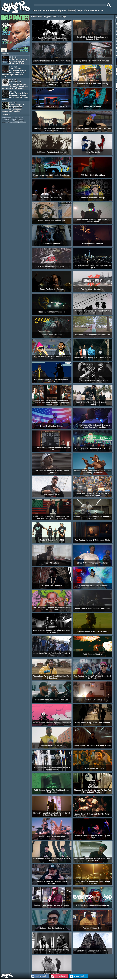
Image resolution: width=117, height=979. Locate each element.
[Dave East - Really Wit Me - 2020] (52, 748)
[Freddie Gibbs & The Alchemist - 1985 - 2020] (93, 634)
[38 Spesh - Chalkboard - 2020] (52, 246)
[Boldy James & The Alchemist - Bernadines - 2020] (93, 611)
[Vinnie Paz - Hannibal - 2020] (93, 109)
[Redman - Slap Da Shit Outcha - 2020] (52, 931)
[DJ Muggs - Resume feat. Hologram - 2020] (52, 155)
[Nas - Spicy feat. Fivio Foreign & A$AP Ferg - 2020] (93, 451)
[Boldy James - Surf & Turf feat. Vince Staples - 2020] (93, 748)
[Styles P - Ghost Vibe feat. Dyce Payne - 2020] (93, 566)
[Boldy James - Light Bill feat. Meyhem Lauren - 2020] (52, 178)
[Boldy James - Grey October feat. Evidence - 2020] (93, 725)
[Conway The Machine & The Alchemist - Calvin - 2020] (52, 63)
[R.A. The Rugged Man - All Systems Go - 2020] (93, 588)
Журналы (89, 10)
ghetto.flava (60, 976)
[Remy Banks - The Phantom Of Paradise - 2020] (93, 63)
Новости (37, 10)
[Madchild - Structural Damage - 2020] (93, 200)
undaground (78, 976)
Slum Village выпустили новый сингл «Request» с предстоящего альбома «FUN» (14, 71)
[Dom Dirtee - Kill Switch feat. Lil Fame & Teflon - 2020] (93, 360)
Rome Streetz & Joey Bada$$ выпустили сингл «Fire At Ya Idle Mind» (15, 95)
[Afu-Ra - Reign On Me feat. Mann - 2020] (52, 839)
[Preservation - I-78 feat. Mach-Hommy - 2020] (93, 86)
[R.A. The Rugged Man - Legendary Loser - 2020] (93, 908)
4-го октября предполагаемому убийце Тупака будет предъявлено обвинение (15, 84)
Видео (71, 10)
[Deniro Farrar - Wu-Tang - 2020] (52, 337)
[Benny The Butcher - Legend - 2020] (52, 429)
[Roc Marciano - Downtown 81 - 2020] (93, 292)
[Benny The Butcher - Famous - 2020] (52, 292)
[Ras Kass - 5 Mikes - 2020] (52, 497)
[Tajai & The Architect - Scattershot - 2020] (52, 41)
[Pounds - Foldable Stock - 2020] (93, 931)
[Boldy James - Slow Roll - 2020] (93, 657)
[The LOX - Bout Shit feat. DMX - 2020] (52, 543)
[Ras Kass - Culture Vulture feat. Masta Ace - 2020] (93, 337)
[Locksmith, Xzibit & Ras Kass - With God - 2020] (52, 702)
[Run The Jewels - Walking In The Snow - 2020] (52, 109)
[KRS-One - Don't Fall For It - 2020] (93, 246)
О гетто (99, 10)
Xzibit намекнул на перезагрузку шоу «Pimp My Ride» (18, 60)
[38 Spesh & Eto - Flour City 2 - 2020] (52, 200)
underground (40, 976)
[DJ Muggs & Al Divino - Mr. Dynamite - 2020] (93, 383)
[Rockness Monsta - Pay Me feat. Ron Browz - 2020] (52, 908)
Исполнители (50, 10)
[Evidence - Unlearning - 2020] (93, 702)
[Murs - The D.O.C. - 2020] (93, 155)
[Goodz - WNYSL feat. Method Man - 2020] (52, 223)
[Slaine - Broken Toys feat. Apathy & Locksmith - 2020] (52, 725)
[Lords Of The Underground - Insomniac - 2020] (93, 953)
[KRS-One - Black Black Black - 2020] (93, 178)
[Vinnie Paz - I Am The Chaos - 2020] (93, 771)
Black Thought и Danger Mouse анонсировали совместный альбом (13, 107)
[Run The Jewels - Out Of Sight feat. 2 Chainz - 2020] (93, 543)
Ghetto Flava (36, 17)
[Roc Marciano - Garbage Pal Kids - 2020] (52, 269)
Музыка (62, 10)
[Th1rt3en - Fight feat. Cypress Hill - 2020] (52, 314)
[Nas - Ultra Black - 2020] (52, 566)
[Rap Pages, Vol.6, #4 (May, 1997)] (15, 51)
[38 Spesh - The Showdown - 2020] (52, 588)
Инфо (79, 10)
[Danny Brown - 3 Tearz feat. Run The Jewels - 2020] (93, 817)
